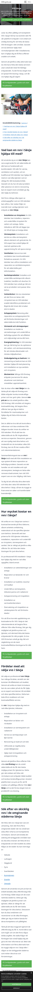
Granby (7, 879)
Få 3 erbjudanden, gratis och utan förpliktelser (16, 20)
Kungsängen (9, 875)
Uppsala (7, 883)
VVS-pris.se (6, 2)
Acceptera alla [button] (16, 984)
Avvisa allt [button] (16, 988)
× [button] (31, 973)
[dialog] (16, 981)
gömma (24, 123)
